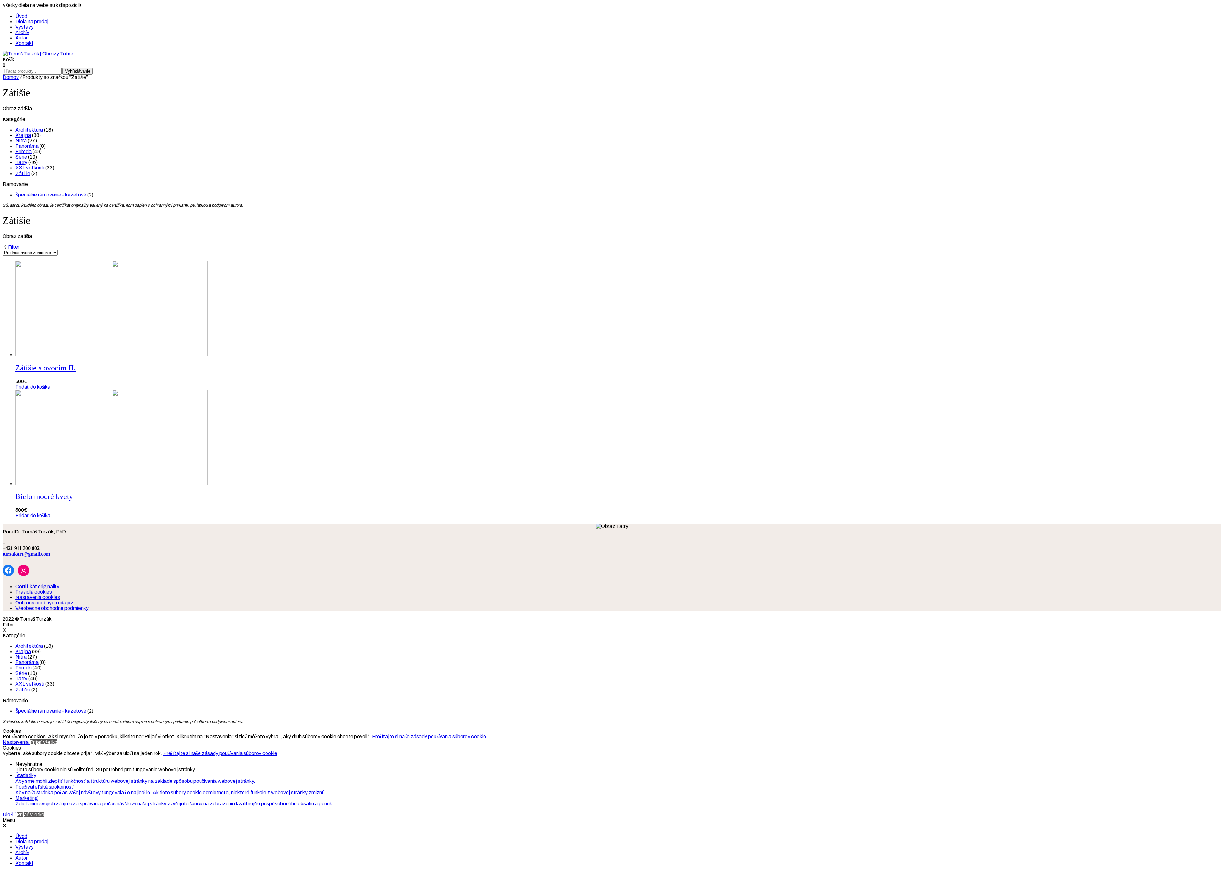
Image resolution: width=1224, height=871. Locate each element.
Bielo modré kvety (44, 496)
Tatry (21, 162)
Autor (21, 37)
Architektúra (29, 129)
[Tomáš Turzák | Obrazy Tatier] (38, 53)
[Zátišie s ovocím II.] (111, 354)
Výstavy (24, 27)
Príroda (23, 151)
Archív (22, 32)
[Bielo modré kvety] (111, 483)
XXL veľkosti (29, 167)
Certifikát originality (37, 586)
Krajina (23, 135)
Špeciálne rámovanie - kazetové (50, 194)
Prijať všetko (43, 742)
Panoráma (27, 146)
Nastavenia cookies (37, 597)
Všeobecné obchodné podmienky (52, 608)
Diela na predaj (31, 21)
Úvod (21, 16)
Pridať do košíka (32, 386)
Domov (11, 77)
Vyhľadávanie (77, 71)
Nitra (21, 140)
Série (21, 157)
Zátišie (22, 173)
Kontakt (24, 43)
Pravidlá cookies (33, 592)
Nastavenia (16, 742)
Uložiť (10, 814)
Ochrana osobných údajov (44, 602)
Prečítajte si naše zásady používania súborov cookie (429, 736)
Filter (13, 247)
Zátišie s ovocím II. (45, 368)
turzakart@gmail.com (26, 554)
